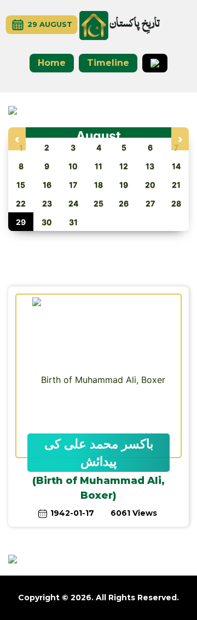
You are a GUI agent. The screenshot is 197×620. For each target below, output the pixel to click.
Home (52, 63)
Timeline (108, 63)
